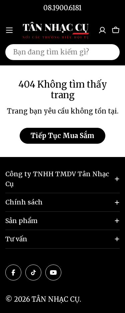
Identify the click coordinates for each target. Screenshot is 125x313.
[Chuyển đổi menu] (9, 30)
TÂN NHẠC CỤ (56, 299)
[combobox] (62, 52)
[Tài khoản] (102, 30)
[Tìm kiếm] (110, 52)
